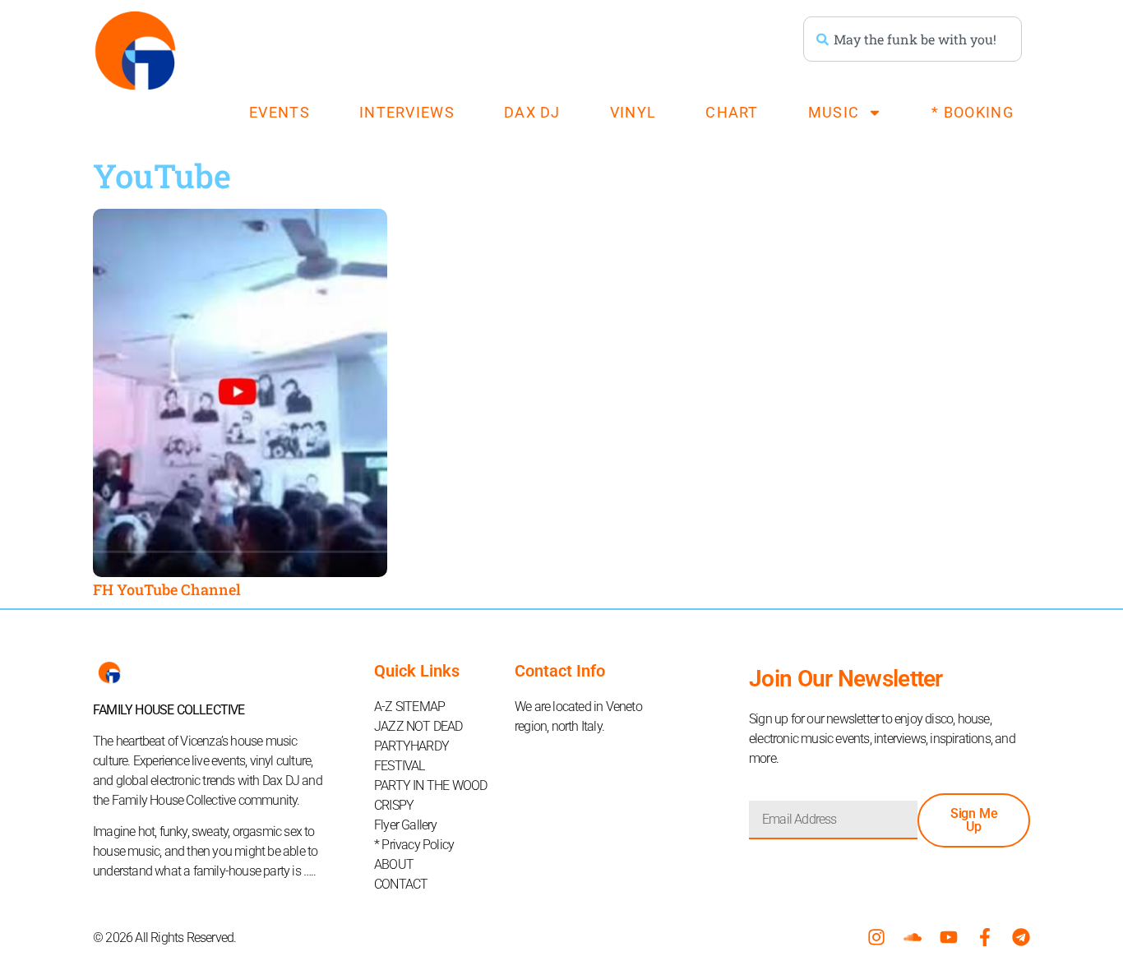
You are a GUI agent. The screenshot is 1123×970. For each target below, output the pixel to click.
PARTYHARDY (411, 746)
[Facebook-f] (985, 937)
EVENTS (279, 112)
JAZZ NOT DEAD (418, 726)
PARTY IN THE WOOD (430, 785)
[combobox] (912, 39)
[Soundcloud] (912, 937)
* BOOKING (972, 112)
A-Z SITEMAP (409, 706)
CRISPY (394, 805)
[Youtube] (949, 937)
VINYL (633, 112)
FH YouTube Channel (167, 589)
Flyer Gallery (405, 825)
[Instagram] (876, 937)
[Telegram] (1021, 937)
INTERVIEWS (407, 112)
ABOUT (394, 864)
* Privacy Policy (414, 844)
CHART (732, 112)
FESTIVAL (399, 766)
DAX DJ (532, 112)
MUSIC (834, 112)
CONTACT (400, 884)
